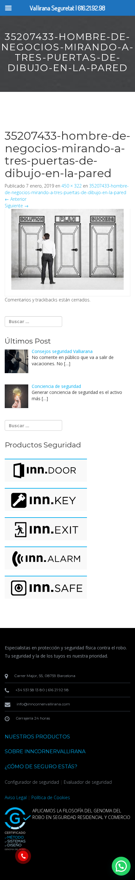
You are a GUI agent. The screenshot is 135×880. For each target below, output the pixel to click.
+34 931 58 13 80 (30, 689)
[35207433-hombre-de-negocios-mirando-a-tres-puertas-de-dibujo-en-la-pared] (67, 249)
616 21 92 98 (58, 689)
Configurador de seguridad (32, 782)
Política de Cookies (50, 797)
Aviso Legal (16, 797)
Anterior (15, 199)
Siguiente (17, 206)
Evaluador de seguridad (88, 782)
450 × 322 (72, 186)
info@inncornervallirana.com (43, 704)
